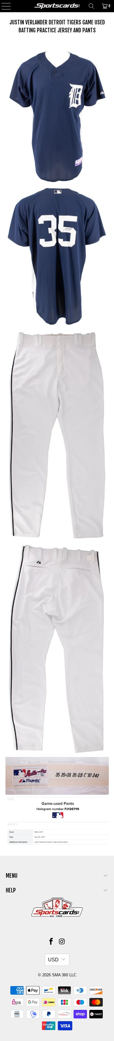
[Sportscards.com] (57, 6)
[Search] (91, 6)
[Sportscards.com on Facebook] (51, 942)
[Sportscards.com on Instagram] (62, 942)
